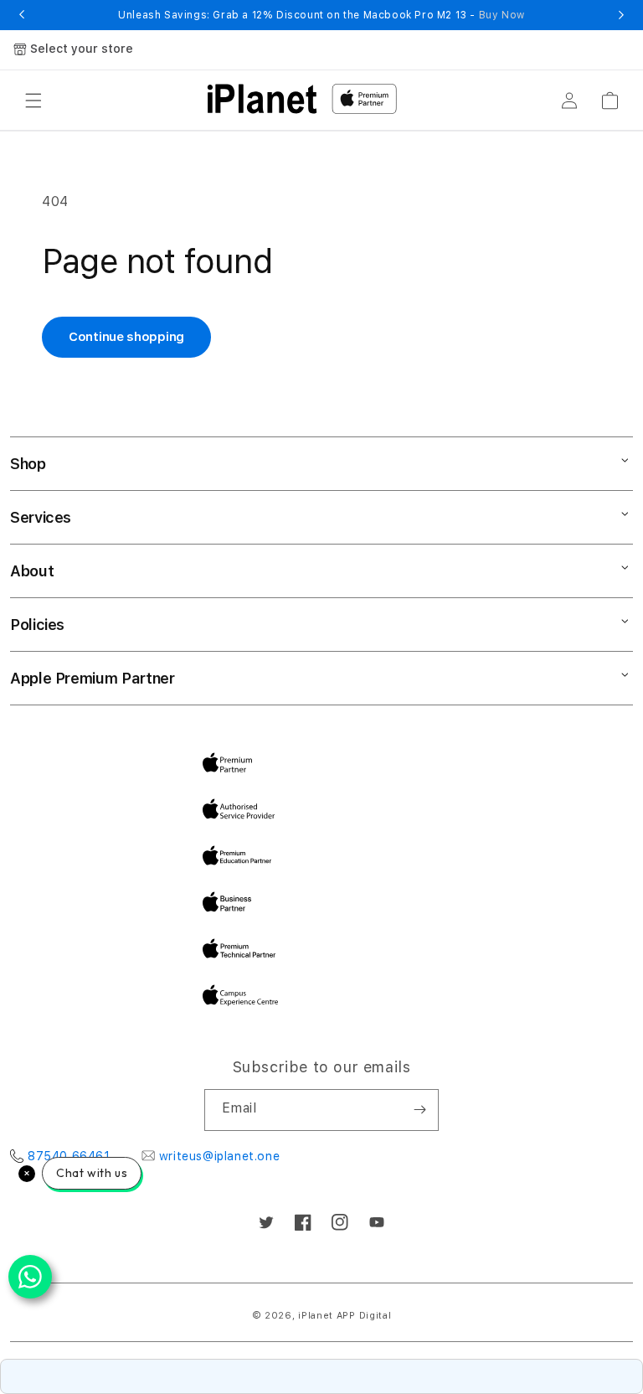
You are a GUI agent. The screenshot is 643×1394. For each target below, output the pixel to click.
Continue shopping (126, 336)
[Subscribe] (419, 1110)
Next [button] (621, 15)
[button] (33, 100)
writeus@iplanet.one (219, 1156)
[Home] (262, 99)
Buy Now (502, 15)
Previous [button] (21, 15)
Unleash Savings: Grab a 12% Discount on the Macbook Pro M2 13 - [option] (321, 15)
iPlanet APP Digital (344, 1315)
